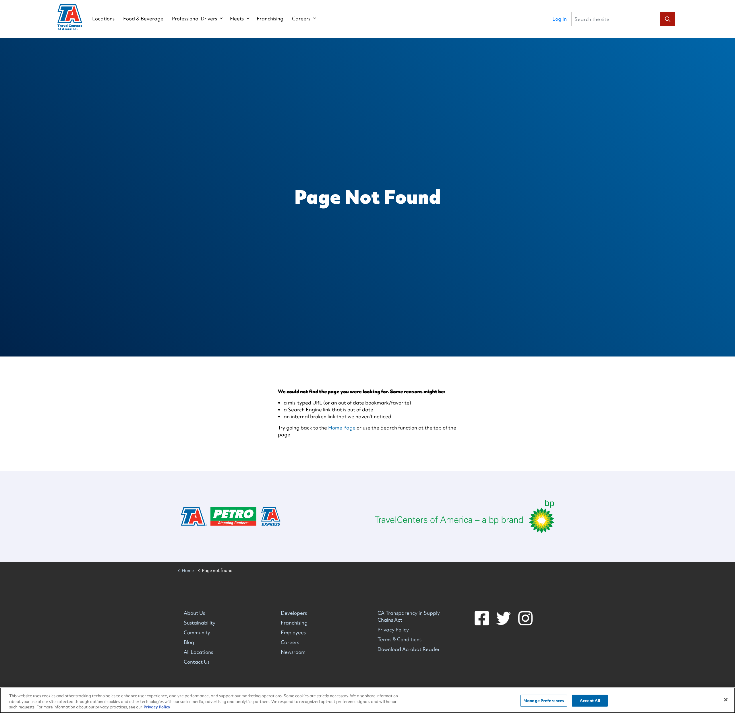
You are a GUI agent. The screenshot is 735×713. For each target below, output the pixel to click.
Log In (559, 19)
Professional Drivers (194, 18)
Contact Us (197, 661)
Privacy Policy (393, 629)
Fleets (237, 18)
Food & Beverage (143, 18)
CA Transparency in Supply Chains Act (409, 616)
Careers (301, 18)
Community (197, 632)
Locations (103, 18)
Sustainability (199, 622)
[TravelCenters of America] (69, 17)
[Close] (725, 699)
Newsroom (293, 652)
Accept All (590, 700)
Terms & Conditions (399, 639)
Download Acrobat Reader (409, 649)
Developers (294, 613)
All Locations (198, 652)
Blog (189, 642)
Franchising (270, 18)
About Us (194, 613)
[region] (367, 700)
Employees (293, 632)
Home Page (341, 427)
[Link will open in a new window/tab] (464, 516)
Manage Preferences (543, 700)
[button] (667, 19)
